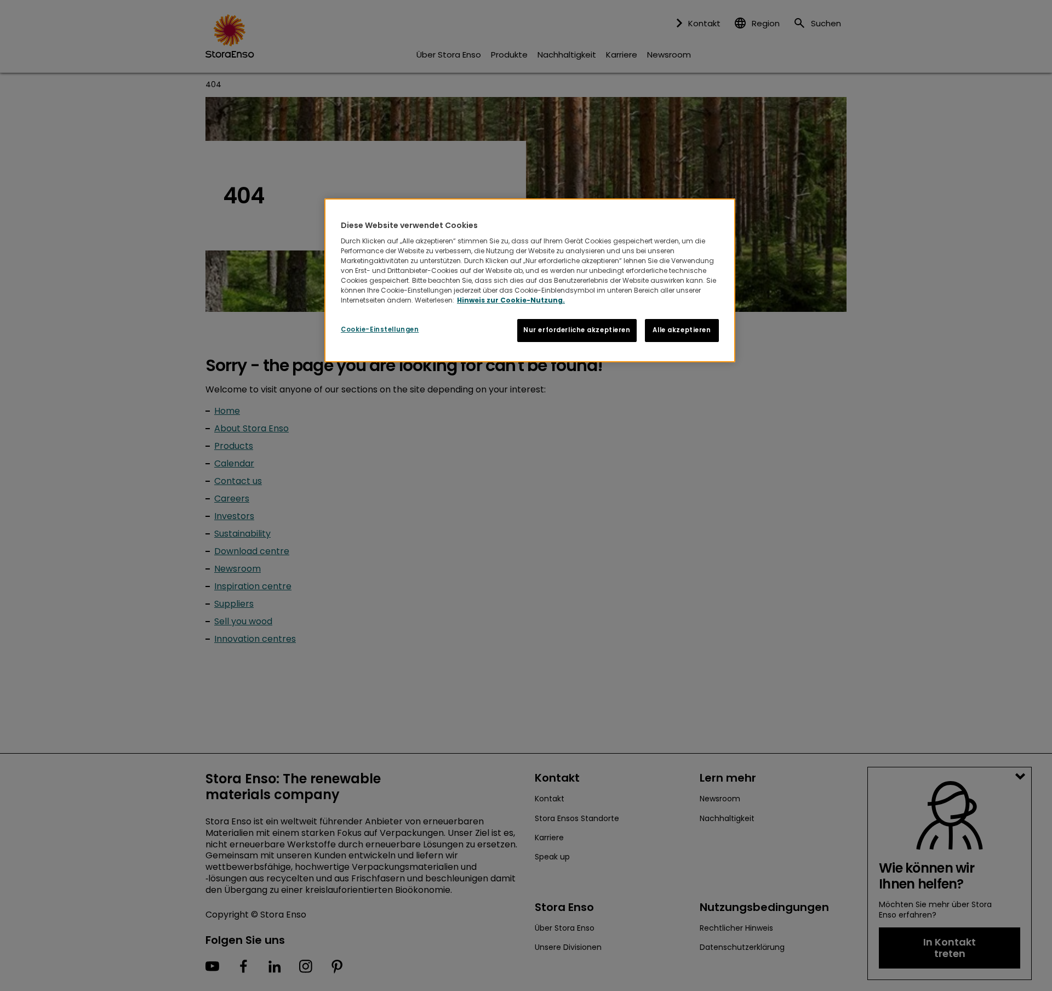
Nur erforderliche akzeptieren (577, 330)
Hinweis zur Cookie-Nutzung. (511, 300)
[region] (529, 280)
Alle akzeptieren (682, 330)
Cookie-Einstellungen (380, 329)
